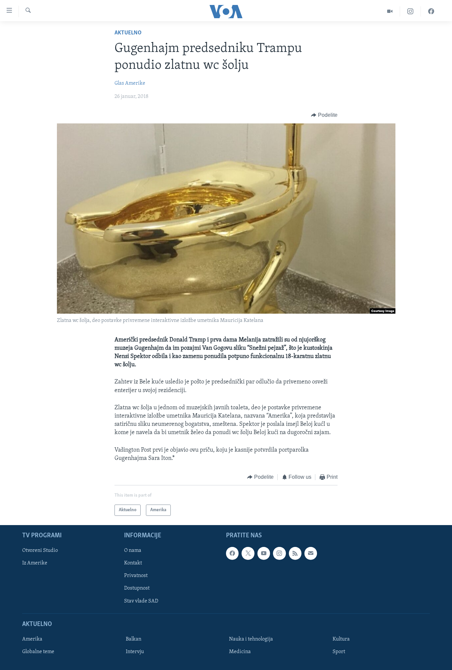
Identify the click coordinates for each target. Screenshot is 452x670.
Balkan (133, 639)
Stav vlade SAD (141, 601)
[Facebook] (431, 11)
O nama (132, 551)
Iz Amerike (34, 563)
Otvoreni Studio (40, 551)
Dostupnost (137, 588)
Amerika (32, 639)
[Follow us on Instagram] (279, 553)
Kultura (341, 639)
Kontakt (133, 563)
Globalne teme (38, 651)
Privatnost (136, 576)
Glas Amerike (129, 83)
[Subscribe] (310, 553)
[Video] (390, 11)
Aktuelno (128, 33)
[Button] (324, 115)
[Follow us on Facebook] (232, 553)
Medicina (240, 651)
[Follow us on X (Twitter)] (248, 553)
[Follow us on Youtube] (263, 553)
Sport (339, 651)
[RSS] (295, 553)
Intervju (135, 651)
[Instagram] (410, 11)
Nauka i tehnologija (251, 639)
